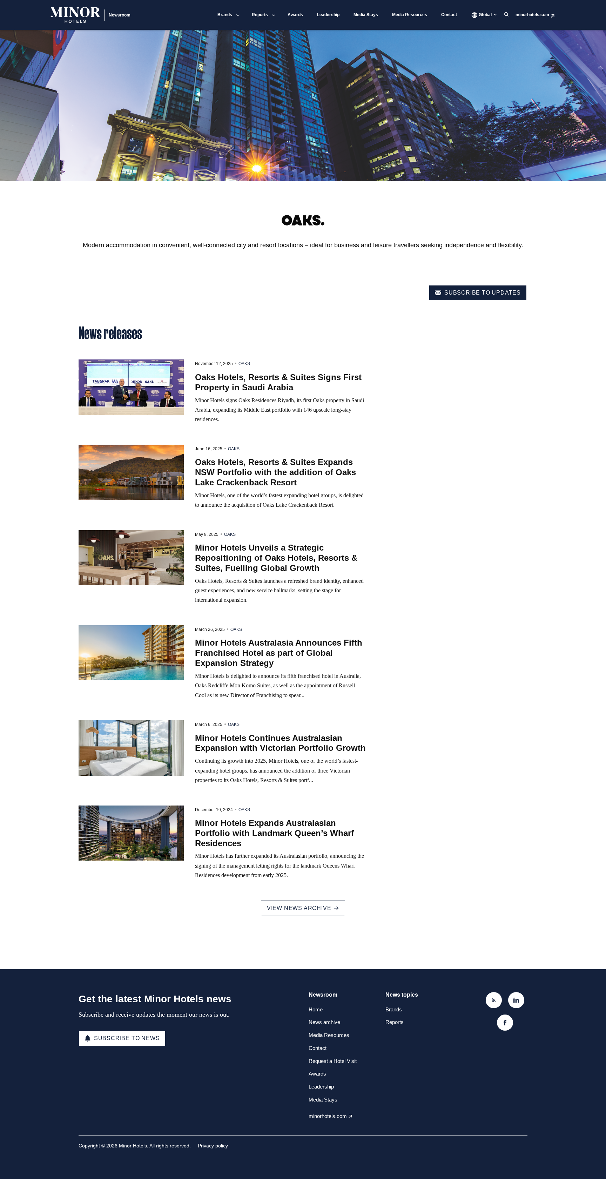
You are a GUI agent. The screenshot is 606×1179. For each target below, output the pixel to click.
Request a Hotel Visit (333, 1061)
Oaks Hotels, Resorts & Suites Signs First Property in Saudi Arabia (278, 382)
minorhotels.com (532, 14)
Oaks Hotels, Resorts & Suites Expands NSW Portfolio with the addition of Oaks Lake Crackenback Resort (275, 472)
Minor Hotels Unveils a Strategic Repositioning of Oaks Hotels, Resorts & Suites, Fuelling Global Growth (276, 558)
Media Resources (409, 14)
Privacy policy (213, 1145)
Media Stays (366, 14)
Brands (224, 14)
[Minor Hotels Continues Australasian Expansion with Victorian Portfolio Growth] (131, 748)
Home (316, 1009)
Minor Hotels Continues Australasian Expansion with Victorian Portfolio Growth (280, 743)
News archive (324, 1022)
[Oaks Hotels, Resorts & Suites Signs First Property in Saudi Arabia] (131, 387)
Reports (260, 14)
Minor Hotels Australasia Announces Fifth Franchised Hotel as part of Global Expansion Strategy (278, 653)
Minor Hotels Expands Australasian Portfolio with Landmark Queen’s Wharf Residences (274, 833)
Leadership (328, 14)
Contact (449, 14)
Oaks (244, 363)
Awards (295, 14)
